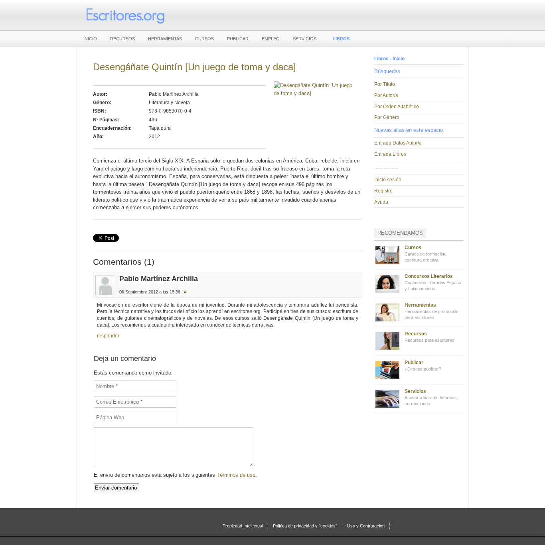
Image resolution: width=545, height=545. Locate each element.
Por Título (384, 84)
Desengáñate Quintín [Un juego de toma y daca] (194, 66)
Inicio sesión (387, 179)
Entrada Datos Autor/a (398, 143)
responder (108, 336)
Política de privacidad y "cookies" (305, 525)
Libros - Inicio (389, 58)
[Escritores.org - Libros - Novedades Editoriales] (125, 15)
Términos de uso (236, 475)
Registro (383, 191)
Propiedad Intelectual (243, 525)
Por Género (386, 117)
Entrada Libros (390, 154)
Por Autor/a (386, 95)
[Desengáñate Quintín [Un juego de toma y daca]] (314, 93)
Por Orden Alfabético (396, 106)
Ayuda (381, 202)
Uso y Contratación (366, 525)
